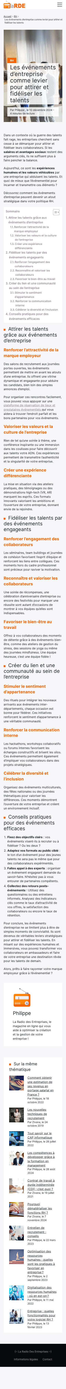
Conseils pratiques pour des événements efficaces (29, 316)
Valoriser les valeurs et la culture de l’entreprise (35, 237)
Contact (47, 1359)
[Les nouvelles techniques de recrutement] (16, 1115)
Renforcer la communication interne (33, 303)
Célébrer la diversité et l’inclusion (36, 309)
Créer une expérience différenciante (28, 246)
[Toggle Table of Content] (54, 212)
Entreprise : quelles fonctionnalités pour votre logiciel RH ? (41, 1315)
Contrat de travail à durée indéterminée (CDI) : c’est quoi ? (41, 1185)
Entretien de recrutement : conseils (36, 1232)
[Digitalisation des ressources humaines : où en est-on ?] (16, 1292)
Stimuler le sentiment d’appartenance (28, 294)
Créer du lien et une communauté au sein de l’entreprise (32, 285)
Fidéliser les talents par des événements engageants (28, 255)
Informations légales (26, 1359)
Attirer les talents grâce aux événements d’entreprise (27, 220)
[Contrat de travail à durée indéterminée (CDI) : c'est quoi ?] (16, 1185)
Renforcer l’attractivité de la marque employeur (31, 229)
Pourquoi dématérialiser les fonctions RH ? (39, 1208)
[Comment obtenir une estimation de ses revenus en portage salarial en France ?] (16, 1083)
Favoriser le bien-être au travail (35, 278)
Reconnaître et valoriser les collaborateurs (32, 272)
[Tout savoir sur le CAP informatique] (16, 1138)
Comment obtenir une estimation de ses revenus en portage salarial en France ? (40, 1086)
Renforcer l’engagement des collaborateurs (32, 264)
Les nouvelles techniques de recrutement (37, 1114)
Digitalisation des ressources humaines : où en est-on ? (41, 1292)
